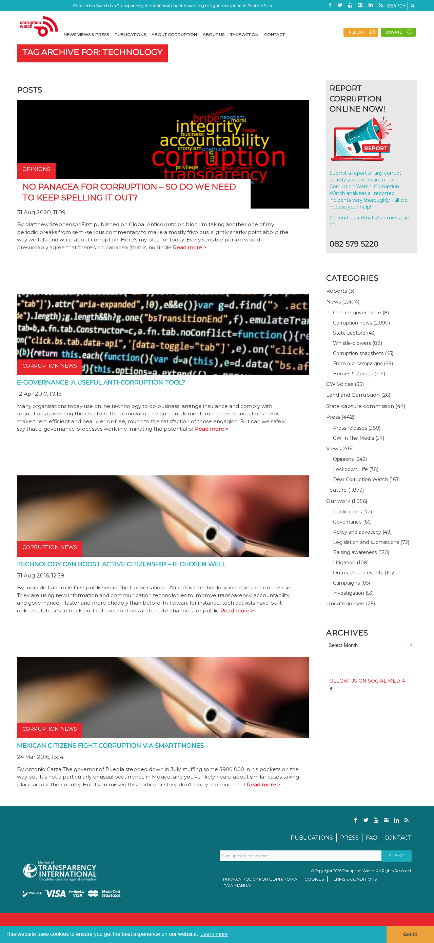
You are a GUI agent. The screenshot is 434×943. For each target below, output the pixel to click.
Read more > (189, 247)
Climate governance (357, 313)
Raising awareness (355, 552)
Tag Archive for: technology (92, 52)
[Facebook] (330, 5)
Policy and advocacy (357, 532)
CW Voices (339, 384)
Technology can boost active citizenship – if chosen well (121, 564)
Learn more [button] (214, 934)
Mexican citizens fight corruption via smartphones (110, 745)
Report (356, 32)
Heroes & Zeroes (353, 374)
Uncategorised (345, 603)
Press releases (350, 428)
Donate (394, 32)
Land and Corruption (353, 395)
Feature (336, 490)
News (333, 301)
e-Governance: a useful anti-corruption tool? (101, 382)
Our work (338, 501)
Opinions (343, 459)
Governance (347, 522)
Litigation (344, 562)
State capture (349, 333)
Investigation (348, 593)
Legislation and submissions (366, 542)
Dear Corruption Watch (360, 479)
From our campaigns (357, 363)
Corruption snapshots (358, 353)
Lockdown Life (350, 469)
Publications (347, 512)
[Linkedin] (371, 5)
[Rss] (381, 5)
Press (333, 417)
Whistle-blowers (352, 343)
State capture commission (360, 406)
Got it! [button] (410, 934)
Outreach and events (358, 573)
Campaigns (346, 583)
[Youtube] (350, 5)
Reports (336, 291)
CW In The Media (353, 438)
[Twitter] (340, 5)
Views (333, 448)
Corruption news (352, 323)
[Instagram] (360, 5)
